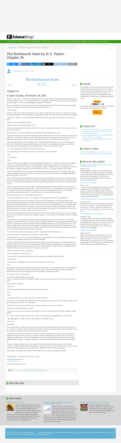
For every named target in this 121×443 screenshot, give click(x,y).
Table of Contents (42, 85)
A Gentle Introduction (13, 361)
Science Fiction (24, 370)
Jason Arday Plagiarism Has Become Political (96, 152)
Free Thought (103, 41)
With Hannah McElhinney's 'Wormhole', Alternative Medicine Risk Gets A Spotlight (97, 136)
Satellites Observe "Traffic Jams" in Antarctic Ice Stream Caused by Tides (96, 165)
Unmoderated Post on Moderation (91, 214)
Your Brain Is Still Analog (89, 133)
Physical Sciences (23, 41)
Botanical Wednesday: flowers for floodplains (95, 402)
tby (32, 370)
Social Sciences (46, 41)
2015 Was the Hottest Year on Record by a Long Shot (97, 199)
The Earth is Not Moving (88, 182)
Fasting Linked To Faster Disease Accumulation (96, 131)
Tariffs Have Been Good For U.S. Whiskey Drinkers (97, 129)
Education (57, 41)
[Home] (25, 37)
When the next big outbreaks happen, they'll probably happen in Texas (57, 403)
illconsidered (12, 47)
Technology (92, 41)
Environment (35, 41)
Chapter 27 (74, 85)
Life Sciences (11, 41)
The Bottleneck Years (42, 80)
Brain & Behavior (81, 41)
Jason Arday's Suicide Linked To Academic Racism (97, 154)
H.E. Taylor (43, 83)
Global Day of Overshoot (88, 230)
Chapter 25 (10, 85)
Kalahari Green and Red (14, 402)
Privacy (36, 432)
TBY (17, 370)
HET (14, 370)
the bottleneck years (40, 370)
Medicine (70, 41)
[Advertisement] (60, 16)
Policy (64, 41)
